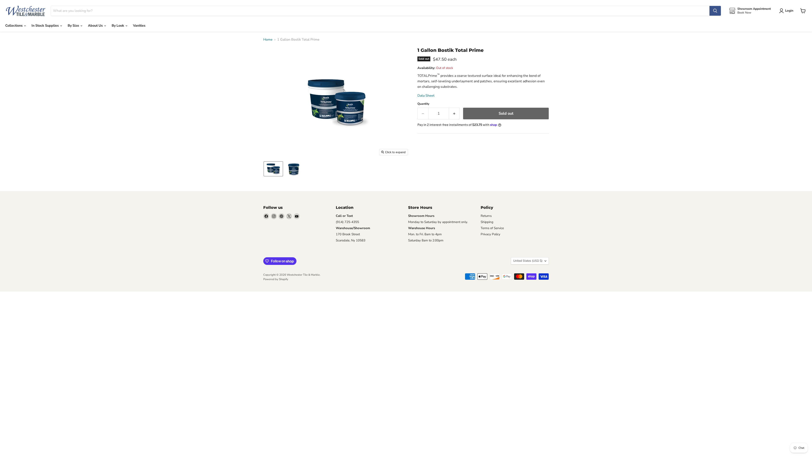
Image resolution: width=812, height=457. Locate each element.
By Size (74, 25)
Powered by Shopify (275, 279)
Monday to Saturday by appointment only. (438, 222)
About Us (96, 25)
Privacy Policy (490, 234)
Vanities (139, 25)
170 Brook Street (348, 234)
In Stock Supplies (46, 25)
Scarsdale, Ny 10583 (350, 240)
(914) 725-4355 (347, 222)
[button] (273, 169)
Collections (14, 25)
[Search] (715, 11)
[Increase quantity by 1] (454, 113)
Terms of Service (492, 228)
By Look (118, 25)
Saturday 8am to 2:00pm (425, 240)
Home (268, 39)
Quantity (423, 104)
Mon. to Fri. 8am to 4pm (425, 234)
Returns (486, 216)
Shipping (487, 222)
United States (527, 261)
